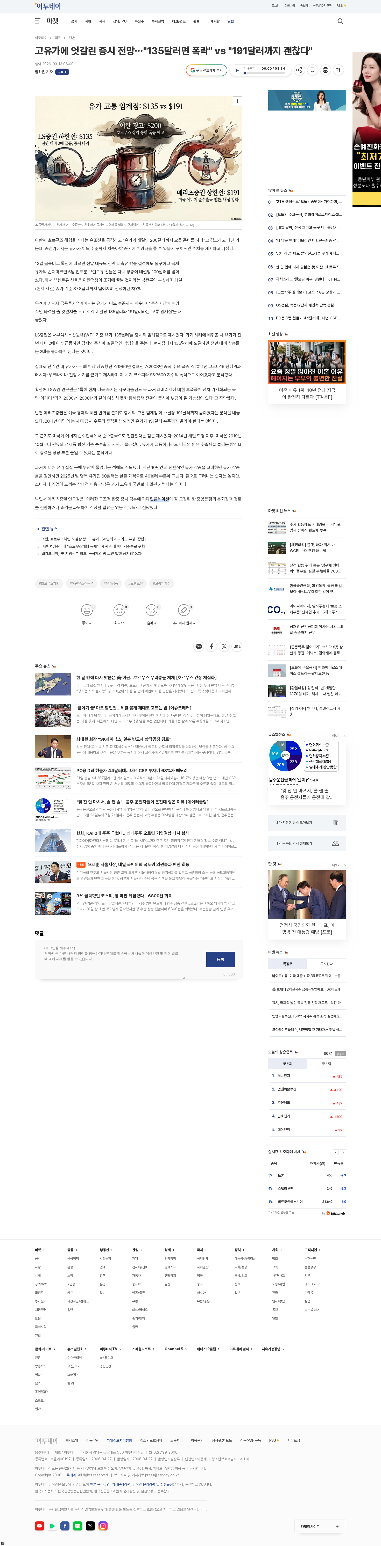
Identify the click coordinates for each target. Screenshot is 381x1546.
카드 (70, 1293)
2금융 (71, 1284)
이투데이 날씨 (239, 1349)
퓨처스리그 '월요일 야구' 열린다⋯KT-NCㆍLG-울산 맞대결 (322, 279)
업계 (102, 1267)
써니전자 (284, 1076)
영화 (38, 1375)
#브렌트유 (135, 583)
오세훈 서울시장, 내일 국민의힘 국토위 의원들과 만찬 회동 (133, 864)
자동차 (136, 1276)
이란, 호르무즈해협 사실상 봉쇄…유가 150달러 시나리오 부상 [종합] (93, 539)
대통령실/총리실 (245, 1259)
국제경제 (202, 1259)
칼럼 (307, 1301)
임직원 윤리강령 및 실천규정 (152, 1484)
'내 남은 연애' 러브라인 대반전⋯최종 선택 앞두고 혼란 (317, 240)
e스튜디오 (106, 1358)
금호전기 (284, 1116)
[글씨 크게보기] (339, 70)
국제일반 (202, 1267)
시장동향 (105, 1259)
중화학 (136, 1284)
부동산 (104, 1250)
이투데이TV (108, 1349)
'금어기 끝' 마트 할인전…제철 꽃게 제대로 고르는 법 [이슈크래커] (134, 707)
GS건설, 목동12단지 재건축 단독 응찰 (305, 305)
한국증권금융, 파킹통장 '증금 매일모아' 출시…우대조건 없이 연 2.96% (316, 591)
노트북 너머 (312, 1310)
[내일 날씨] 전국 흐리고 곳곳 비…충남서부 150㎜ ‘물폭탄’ (321, 227)
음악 (38, 1383)
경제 (168, 1250)
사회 (275, 1250)
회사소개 (72, 1440)
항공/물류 (138, 1293)
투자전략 (158, 21)
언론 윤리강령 (100, 1484)
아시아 (201, 1293)
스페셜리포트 (141, 1349)
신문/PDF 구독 (322, 6)
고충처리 (176, 1440)
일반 (231, 21)
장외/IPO (120, 21)
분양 (102, 1284)
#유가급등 (111, 583)
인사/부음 (278, 1301)
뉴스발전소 (75, 1349)
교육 (275, 1267)
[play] (237, 70)
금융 (70, 1250)
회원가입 (290, 6)
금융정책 (73, 1259)
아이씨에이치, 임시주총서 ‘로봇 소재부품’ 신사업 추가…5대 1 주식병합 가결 (316, 612)
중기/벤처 (138, 1318)
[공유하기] (300, 70)
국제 (200, 1250)
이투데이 (41, 38)
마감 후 (309, 1293)
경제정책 (170, 1259)
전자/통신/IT (140, 1267)
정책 (102, 1276)
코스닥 (326, 1064)
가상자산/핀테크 (78, 1301)
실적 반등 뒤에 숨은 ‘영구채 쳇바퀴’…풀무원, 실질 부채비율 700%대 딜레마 (315, 571)
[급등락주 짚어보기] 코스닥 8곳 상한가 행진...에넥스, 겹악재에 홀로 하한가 (316, 653)
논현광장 (310, 1267)
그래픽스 (73, 1375)
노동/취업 (278, 1284)
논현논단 (310, 1259)
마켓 (52, 21)
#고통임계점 (162, 583)
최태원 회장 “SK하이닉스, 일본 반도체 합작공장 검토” (123, 739)
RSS (340, 6)
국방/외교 (241, 1276)
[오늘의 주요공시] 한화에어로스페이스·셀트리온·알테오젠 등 (322, 214)
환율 (196, 21)
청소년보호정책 (151, 1440)
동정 (275, 1310)
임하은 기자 (44, 72)
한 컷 (70, 1383)
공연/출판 (41, 1392)
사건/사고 (278, 1276)
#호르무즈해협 (49, 583)
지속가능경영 (271, 1349)
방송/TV (41, 1366)
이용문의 (197, 1440)
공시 (74, 21)
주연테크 (284, 1103)
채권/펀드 (179, 21)
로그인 (275, 6)
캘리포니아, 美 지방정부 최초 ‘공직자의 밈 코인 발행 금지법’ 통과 (91, 553)
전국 (275, 1293)
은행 (70, 1267)
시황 (88, 21)
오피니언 (311, 1250)
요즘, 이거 (73, 1366)
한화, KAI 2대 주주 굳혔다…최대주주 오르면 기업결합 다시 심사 (132, 833)
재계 (135, 1259)
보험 (70, 1276)
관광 (38, 1358)
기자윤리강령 (121, 1484)
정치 (238, 1250)
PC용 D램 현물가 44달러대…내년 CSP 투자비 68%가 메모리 (132, 770)
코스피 (287, 1064)
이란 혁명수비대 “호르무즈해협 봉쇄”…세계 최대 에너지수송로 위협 (93, 546)
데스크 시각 (312, 1284)
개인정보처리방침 (119, 1440)
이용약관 (92, 1440)
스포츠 (39, 1400)
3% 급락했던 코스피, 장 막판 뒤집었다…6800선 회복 (124, 895)
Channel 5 (174, 1349)
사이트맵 (293, 1440)
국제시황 (213, 21)
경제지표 (170, 1267)
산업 (135, 1250)
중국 (200, 1284)
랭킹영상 (105, 1366)
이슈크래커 (74, 1358)
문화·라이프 (43, 1349)
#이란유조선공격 (82, 583)
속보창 (304, 6)
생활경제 (170, 1276)
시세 (102, 21)
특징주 (139, 21)
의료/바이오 (140, 1310)
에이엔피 (284, 1129)
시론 (307, 1276)
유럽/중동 (203, 1301)
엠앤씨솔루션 (287, 1089)
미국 (200, 1276)
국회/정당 (241, 1267)
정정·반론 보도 (222, 1440)
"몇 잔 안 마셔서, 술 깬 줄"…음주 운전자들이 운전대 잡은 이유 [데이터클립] (142, 801)
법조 (275, 1259)
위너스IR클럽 (206, 1349)
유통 (135, 1301)
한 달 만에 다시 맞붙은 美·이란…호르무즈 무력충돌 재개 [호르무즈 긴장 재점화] (146, 677)
